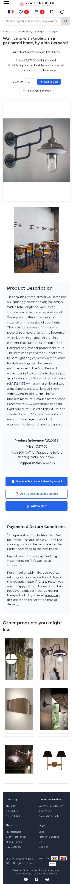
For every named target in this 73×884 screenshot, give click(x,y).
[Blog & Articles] (52, 11)
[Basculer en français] (10, 11)
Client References (16, 836)
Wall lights (52, 31)
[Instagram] (36, 879)
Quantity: (18, 81)
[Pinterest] (47, 879)
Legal (42, 832)
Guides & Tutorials (49, 816)
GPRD (42, 842)
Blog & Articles (14, 816)
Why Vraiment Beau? (51, 806)
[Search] (65, 21)
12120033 (19, 383)
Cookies (43, 847)
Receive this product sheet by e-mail (36, 481)
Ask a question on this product (36, 493)
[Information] (62, 11)
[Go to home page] (36, 4)
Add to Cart (51, 81)
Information (45, 811)
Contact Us (12, 811)
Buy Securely (13, 847)
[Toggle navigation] (6, 6)
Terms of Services (49, 836)
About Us (11, 806)
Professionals (13, 832)
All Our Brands (14, 842)
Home (6, 31)
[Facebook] (26, 879)
